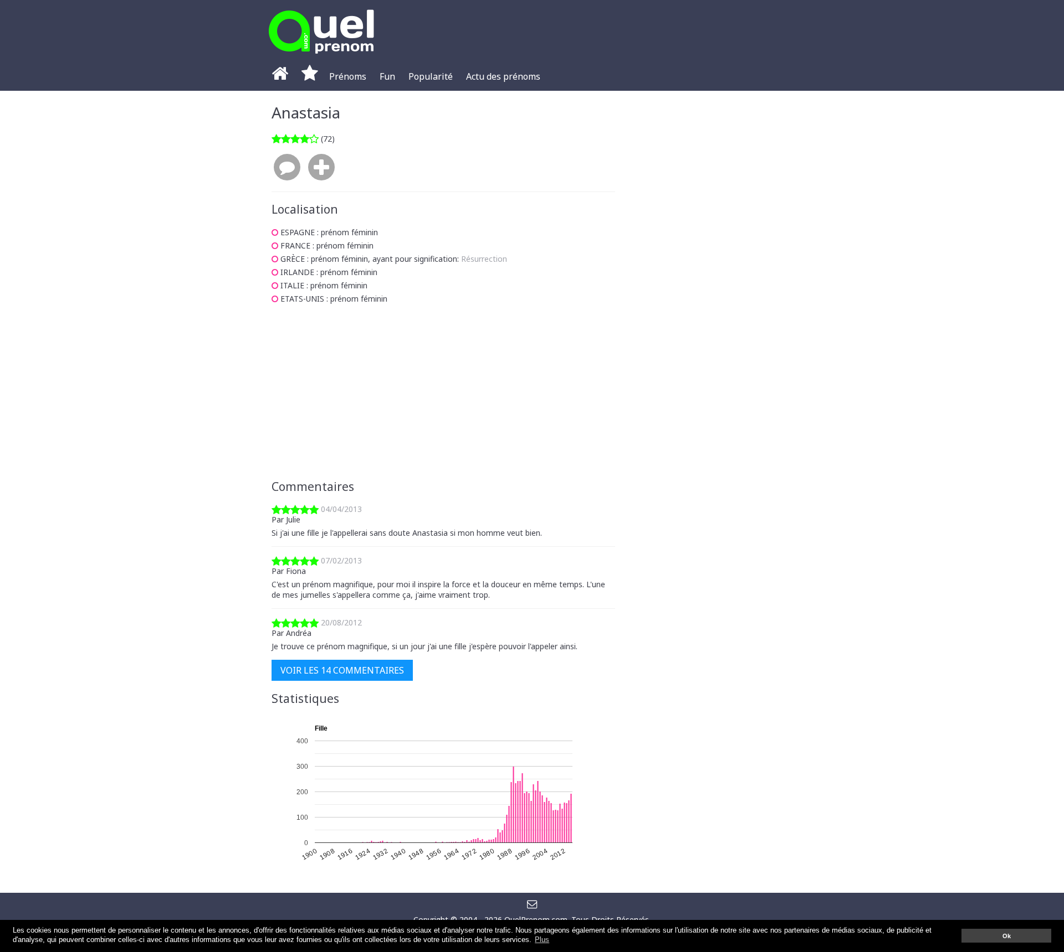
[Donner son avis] (287, 167)
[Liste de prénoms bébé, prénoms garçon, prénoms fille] (321, 56)
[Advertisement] (443, 391)
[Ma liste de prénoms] (309, 76)
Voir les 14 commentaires (342, 670)
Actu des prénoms (503, 76)
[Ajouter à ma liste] (321, 167)
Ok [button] (1006, 936)
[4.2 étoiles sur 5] (295, 138)
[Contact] (532, 903)
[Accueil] (280, 76)
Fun (387, 76)
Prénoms (347, 76)
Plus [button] (542, 940)
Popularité (430, 76)
